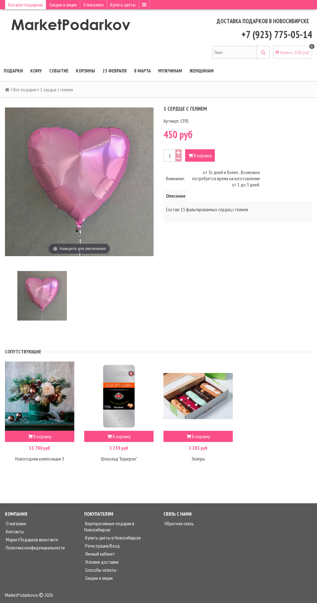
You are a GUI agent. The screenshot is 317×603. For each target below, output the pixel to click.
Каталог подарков (25, 5)
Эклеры (198, 459)
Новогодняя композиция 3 (39, 459)
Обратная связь (178, 523)
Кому (36, 71)
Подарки (13, 71)
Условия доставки (101, 562)
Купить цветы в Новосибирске (112, 538)
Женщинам (201, 71)
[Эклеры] (198, 396)
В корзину (202, 155)
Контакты (14, 531)
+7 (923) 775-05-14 (276, 34)
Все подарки (25, 89)
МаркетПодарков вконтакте (31, 539)
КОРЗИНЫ (85, 71)
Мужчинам (170, 71)
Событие (58, 71)
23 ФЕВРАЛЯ (114, 71)
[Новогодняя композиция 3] (39, 396)
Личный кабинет (99, 554)
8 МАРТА (142, 71)
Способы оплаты (100, 570)
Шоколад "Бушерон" (119, 459)
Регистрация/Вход (102, 546)
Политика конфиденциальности (35, 547)
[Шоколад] (119, 396)
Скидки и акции (63, 5)
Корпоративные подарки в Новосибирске (109, 526)
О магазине (93, 5)
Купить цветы (123, 5)
